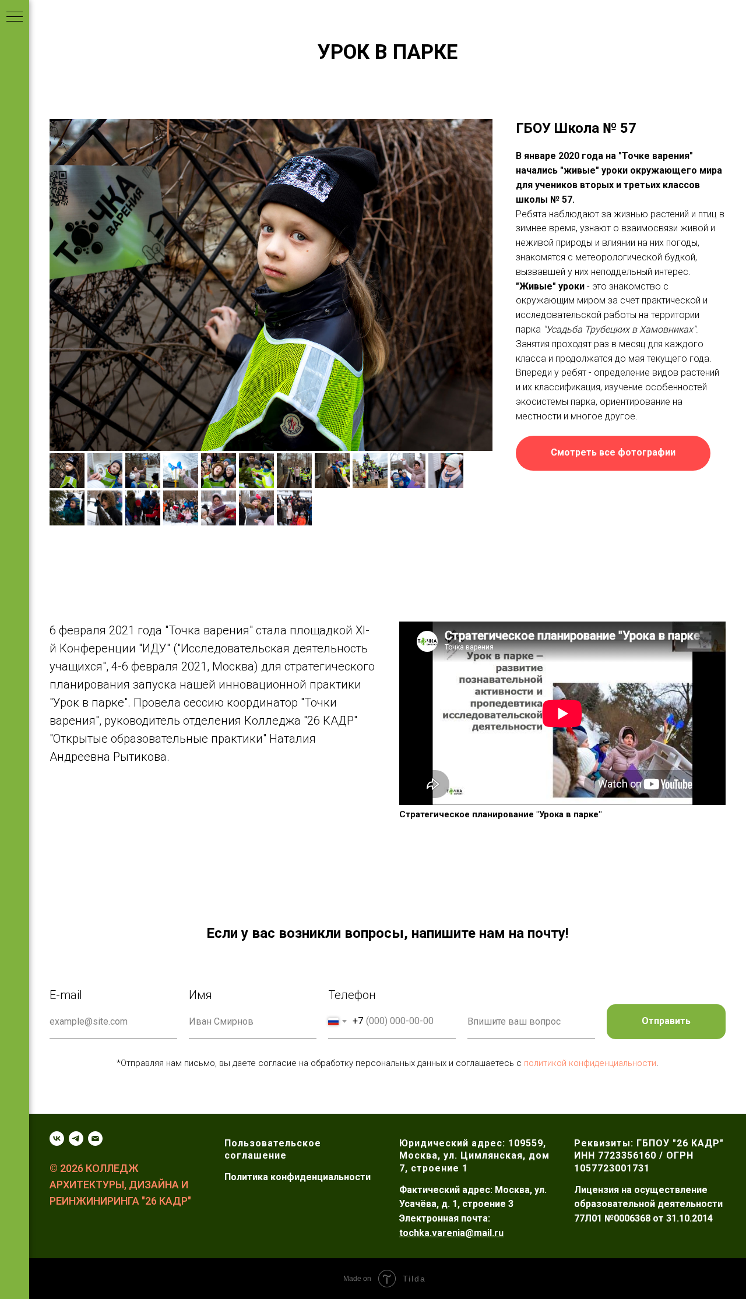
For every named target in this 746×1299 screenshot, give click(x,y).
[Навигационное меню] (14, 17)
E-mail (66, 995)
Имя (200, 995)
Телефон (352, 995)
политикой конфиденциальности (590, 1063)
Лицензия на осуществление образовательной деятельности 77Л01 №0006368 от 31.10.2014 (648, 1204)
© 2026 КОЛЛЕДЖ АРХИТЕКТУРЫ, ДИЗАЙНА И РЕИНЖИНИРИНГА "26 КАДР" (120, 1184)
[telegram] (76, 1138)
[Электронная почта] (95, 1138)
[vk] (57, 1138)
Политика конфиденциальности (297, 1176)
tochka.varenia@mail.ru (451, 1232)
